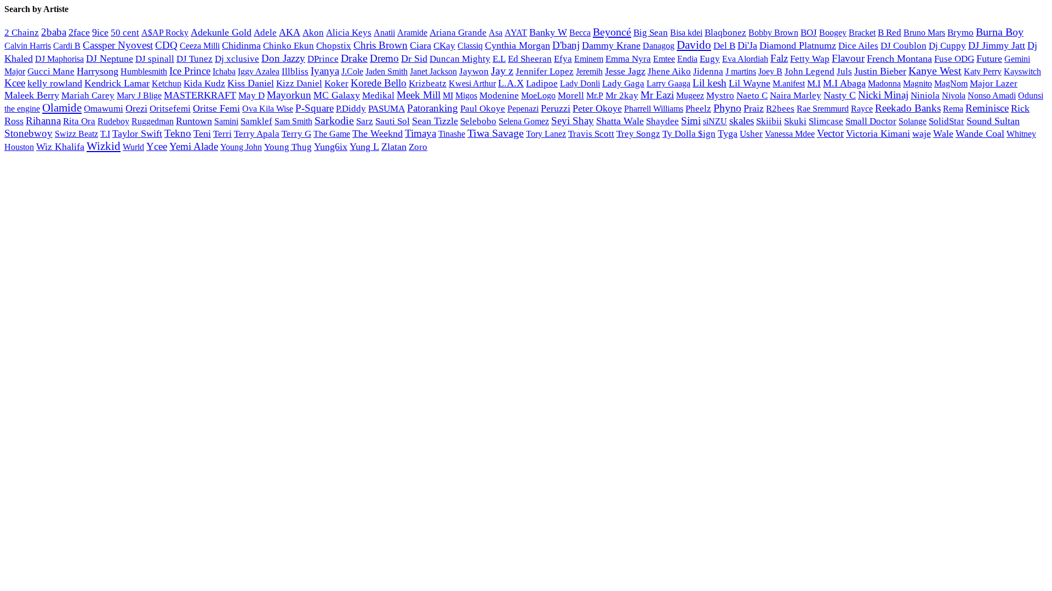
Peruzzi (555, 108)
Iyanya (325, 71)
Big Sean (650, 32)
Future (989, 58)
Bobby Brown (773, 32)
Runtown (194, 120)
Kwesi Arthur (472, 83)
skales (741, 120)
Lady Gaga (623, 83)
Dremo (384, 58)
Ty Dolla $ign (689, 134)
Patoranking (432, 108)
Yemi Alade (193, 146)
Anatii (384, 32)
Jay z (502, 71)
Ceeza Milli (200, 45)
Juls (844, 71)
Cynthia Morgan (517, 45)
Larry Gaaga (668, 83)
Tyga (727, 133)
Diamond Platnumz (797, 45)
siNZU (715, 121)
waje (921, 133)
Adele (265, 32)
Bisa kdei (686, 32)
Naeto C (752, 95)
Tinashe (451, 134)
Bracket (862, 32)
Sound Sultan (993, 120)
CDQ (166, 45)
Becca (580, 32)
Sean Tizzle (435, 120)
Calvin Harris (27, 45)
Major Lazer (993, 83)
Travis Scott (591, 134)
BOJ (809, 32)
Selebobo (478, 121)
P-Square (314, 108)
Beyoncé (612, 32)
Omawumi (103, 108)
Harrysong (97, 71)
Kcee (14, 83)
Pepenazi (523, 109)
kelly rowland (54, 83)
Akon (313, 32)
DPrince (323, 59)
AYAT (516, 32)
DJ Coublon (904, 45)
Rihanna (43, 120)
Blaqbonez (725, 32)
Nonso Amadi (992, 95)
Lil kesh (710, 83)
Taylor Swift (137, 133)
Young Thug (288, 147)
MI (448, 96)
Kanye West (935, 71)
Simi (691, 120)
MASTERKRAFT (200, 95)
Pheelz (698, 108)
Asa (495, 33)
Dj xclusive (237, 58)
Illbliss (295, 71)
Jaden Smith (386, 71)
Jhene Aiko (669, 71)
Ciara (420, 45)
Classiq (470, 45)
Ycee (156, 146)
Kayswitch (1022, 71)
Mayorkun (289, 95)
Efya (563, 59)
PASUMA (386, 108)
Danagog (658, 45)
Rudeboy (113, 121)
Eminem (588, 58)
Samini (226, 121)
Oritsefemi (170, 108)
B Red (889, 32)
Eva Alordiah (745, 58)
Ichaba (224, 71)
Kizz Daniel (299, 83)
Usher (751, 134)
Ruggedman (153, 121)
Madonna (884, 83)
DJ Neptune (109, 58)
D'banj (566, 45)
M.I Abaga (844, 83)
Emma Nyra (628, 59)
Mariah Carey (88, 95)
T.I (105, 134)
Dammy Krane (611, 45)
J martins (740, 71)
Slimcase (826, 121)
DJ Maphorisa (59, 58)
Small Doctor (870, 121)
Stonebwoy (28, 133)
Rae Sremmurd (823, 108)
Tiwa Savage (495, 133)
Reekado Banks (908, 108)
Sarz (364, 121)
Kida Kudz (204, 83)
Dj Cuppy (947, 45)
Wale (943, 133)
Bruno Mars (924, 33)
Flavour (848, 58)
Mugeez (690, 95)
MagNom (951, 83)
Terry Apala (256, 134)
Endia (687, 58)
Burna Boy (1000, 32)
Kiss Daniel (250, 83)
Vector (830, 133)
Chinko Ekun (288, 45)
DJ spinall (154, 58)
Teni (202, 133)
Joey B (770, 71)
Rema (953, 109)
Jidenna (708, 71)
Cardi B (67, 45)
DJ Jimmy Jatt (996, 45)
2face (79, 32)
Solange (913, 121)
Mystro (720, 95)
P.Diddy (351, 108)
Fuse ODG (954, 59)
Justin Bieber (880, 71)
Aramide (412, 32)
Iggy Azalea (258, 72)
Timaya (420, 133)
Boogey (833, 32)
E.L (499, 59)
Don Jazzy (283, 58)
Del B (724, 45)
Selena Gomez (524, 121)
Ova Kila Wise (267, 108)
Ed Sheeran (530, 59)
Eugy (710, 59)
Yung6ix (330, 146)
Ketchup (166, 83)
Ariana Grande (458, 32)
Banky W (548, 32)
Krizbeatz (428, 83)
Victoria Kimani (878, 133)
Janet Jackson (433, 71)
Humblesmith (144, 71)
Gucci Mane (51, 71)
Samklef (256, 121)
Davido (694, 44)
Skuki (795, 121)
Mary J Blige (139, 95)
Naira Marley (795, 95)
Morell (571, 95)
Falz (779, 58)
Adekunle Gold (221, 32)
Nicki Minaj (883, 95)
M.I (814, 83)
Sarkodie (334, 120)
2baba (53, 32)
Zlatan (394, 146)
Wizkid (104, 146)
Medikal (378, 95)
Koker (336, 83)
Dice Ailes (858, 45)
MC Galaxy (336, 95)
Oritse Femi (216, 108)
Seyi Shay (572, 120)
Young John (241, 147)
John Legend (809, 71)
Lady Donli (580, 83)
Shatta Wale (620, 120)
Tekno (177, 133)
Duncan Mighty (460, 59)
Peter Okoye (597, 108)
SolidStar (946, 121)
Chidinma (241, 45)
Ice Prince (189, 71)
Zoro (418, 147)
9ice (100, 32)
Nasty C (840, 95)
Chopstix (333, 45)
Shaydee (662, 121)
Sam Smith (293, 121)
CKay (444, 45)
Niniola (925, 95)
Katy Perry (983, 71)
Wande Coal (980, 133)
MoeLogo (538, 95)
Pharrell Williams (653, 108)
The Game (331, 133)
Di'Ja (747, 45)
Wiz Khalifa (60, 146)
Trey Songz (638, 134)
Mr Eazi (657, 95)
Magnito (917, 83)
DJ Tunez (194, 59)
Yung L (364, 146)
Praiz (754, 108)
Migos (466, 96)
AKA (289, 32)
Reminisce (987, 108)
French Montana (899, 58)
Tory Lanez (546, 134)
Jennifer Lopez (545, 71)
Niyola (953, 95)
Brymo (960, 32)
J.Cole (352, 71)
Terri (222, 134)
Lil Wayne (749, 83)
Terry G (296, 134)
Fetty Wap (810, 59)
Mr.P (594, 95)
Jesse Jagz (625, 71)
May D (251, 95)
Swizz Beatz (76, 134)
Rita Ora (79, 121)
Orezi (136, 108)
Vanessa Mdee (790, 133)
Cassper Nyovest (118, 45)
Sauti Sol (392, 121)
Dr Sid (414, 58)
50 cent (125, 32)
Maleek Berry (31, 95)
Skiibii (769, 121)
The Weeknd (377, 133)
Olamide (62, 107)
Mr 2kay (621, 95)
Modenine (499, 95)
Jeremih (589, 72)
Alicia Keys (348, 32)
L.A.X (511, 83)
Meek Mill (419, 95)
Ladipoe (542, 83)
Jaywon (474, 71)
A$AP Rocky (164, 32)
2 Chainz (21, 32)
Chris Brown (380, 45)
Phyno (727, 108)
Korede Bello (379, 83)
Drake (354, 58)
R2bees (780, 108)
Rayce (862, 108)
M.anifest (789, 83)
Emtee (664, 59)
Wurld (133, 147)
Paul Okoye (482, 108)
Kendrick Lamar (117, 83)
